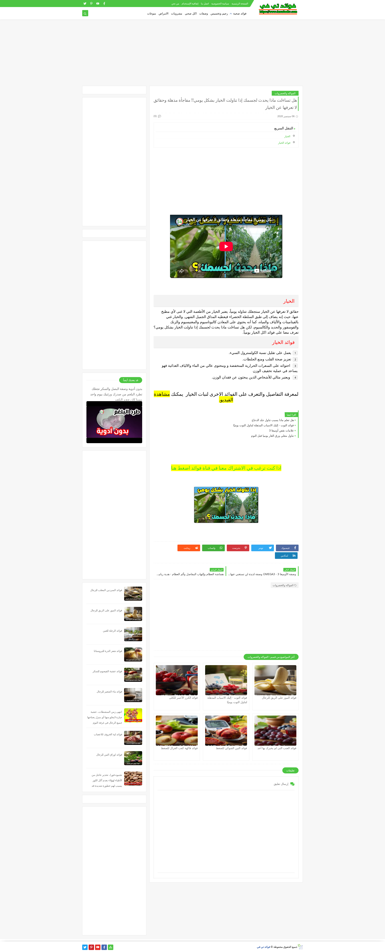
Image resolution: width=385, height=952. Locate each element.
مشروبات (176, 13)
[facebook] (104, 3)
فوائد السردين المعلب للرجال (106, 590)
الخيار (287, 136)
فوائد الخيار (284, 142)
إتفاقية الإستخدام (190, 3)
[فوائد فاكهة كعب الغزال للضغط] (177, 731)
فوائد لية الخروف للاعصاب (108, 734)
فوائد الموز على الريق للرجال (279, 697)
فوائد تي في (263, 947)
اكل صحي (191, 13)
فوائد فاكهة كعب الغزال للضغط (179, 748)
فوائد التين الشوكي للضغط (231, 748)
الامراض (163, 13)
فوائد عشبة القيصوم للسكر (107, 671)
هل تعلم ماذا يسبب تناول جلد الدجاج (273, 420)
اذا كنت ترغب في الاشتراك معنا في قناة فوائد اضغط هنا (226, 467)
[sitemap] (110, 947)
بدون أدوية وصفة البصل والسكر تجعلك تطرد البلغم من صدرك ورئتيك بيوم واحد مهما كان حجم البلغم (116, 394)
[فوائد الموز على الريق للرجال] (275, 680)
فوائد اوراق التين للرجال (109, 754)
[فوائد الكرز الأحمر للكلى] (177, 680)
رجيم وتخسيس (219, 13)
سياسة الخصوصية (220, 3)
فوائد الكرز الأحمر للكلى (183, 697)
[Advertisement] (192, 55)
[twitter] (85, 3)
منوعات (151, 13)
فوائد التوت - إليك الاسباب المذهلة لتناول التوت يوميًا (263, 425)
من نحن (175, 3)
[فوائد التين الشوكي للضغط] (226, 731)
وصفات (203, 13)
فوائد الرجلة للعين (112, 630)
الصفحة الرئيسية (240, 3)
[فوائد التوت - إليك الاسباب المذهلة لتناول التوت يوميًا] (226, 680)
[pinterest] (91, 3)
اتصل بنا (205, 3)
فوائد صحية (239, 13)
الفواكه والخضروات (285, 93)
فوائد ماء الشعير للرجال (109, 691)
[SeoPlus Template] (300, 946)
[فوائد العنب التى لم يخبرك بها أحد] (275, 731)
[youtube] (97, 3)
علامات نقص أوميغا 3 (281, 430)
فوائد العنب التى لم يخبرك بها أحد (276, 748)
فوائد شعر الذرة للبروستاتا (108, 651)
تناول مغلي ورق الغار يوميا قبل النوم (272, 436)
